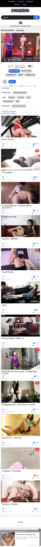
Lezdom (21, 1)
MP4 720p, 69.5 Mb (19, 106)
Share (20, 75)
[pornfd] (4, 81)
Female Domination (20, 92)
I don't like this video (12, 66)
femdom (12, 97)
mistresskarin (8, 101)
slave (28, 97)
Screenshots (11, 75)
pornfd (12, 81)
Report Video (26, 71)
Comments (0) (30, 75)
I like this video (9, 66)
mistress (21, 97)
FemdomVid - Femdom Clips (20, 26)
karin (17, 101)
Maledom (30, 1)
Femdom (12, 1)
